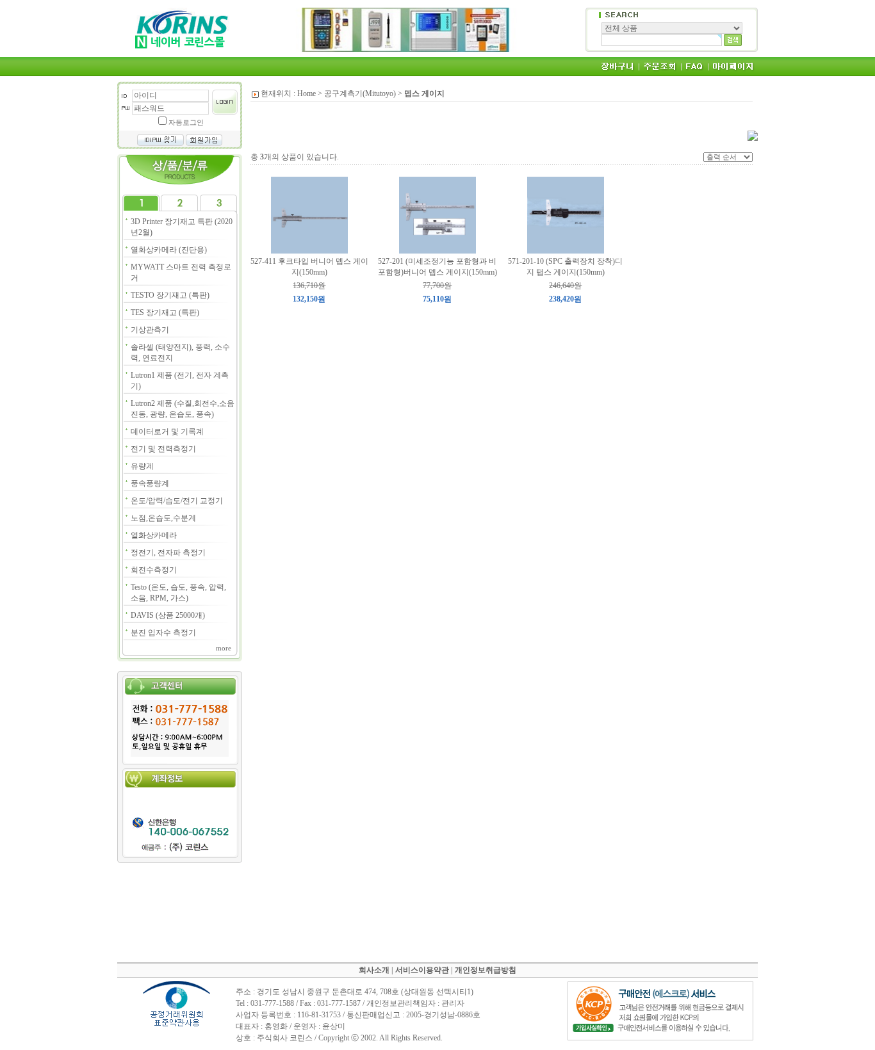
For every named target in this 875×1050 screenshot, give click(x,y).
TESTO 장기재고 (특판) (170, 295)
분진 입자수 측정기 (163, 632)
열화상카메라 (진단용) (169, 249)
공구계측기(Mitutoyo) (360, 93)
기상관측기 (150, 329)
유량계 (142, 466)
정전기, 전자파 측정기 (168, 552)
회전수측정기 (154, 569)
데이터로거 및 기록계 (167, 431)
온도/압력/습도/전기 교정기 (177, 500)
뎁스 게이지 (424, 93)
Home (306, 93)
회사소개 (374, 969)
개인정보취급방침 (485, 969)
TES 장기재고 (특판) (165, 312)
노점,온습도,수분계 (163, 517)
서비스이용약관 (422, 969)
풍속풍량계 (150, 483)
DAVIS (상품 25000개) (168, 615)
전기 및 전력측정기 (163, 448)
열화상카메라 (154, 535)
